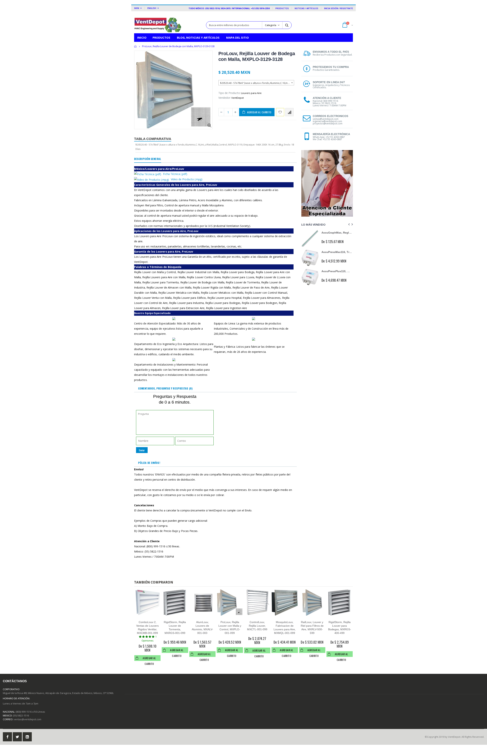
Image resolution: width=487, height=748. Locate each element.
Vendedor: (224, 97)
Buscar (286, 25)
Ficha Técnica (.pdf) (175, 174)
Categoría (270, 25)
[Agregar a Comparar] (289, 112)
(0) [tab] (165, 388)
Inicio (135, 46)
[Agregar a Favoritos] (280, 112)
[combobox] (256, 82)
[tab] (147, 159)
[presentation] (348, 224)
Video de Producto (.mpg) (187, 179)
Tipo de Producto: (229, 93)
